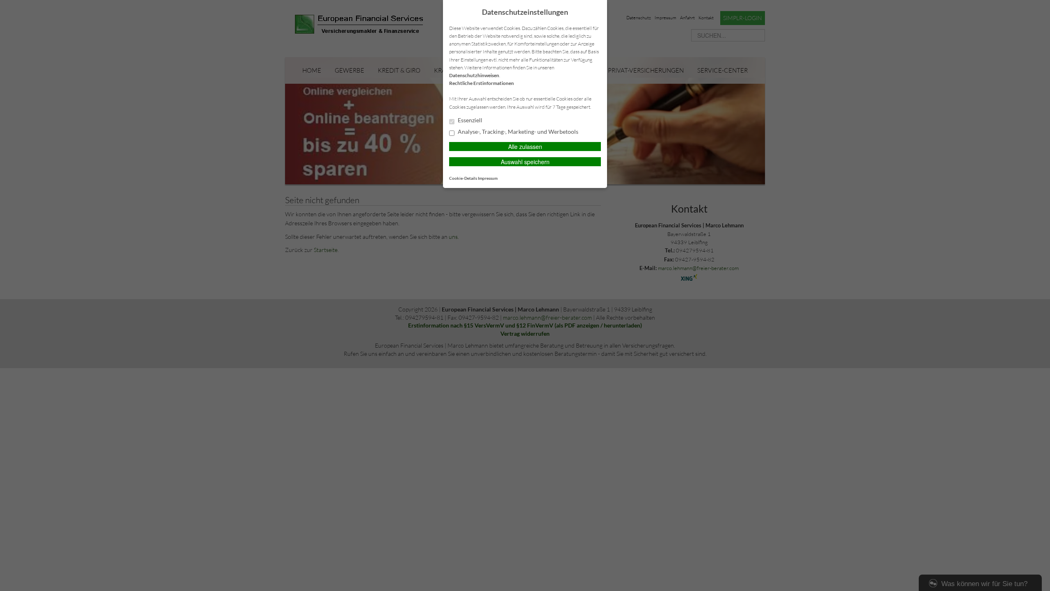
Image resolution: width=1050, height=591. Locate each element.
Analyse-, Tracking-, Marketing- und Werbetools (517, 131)
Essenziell (469, 120)
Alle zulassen (525, 146)
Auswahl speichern (525, 162)
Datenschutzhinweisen (474, 75)
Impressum (488, 178)
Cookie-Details (463, 178)
